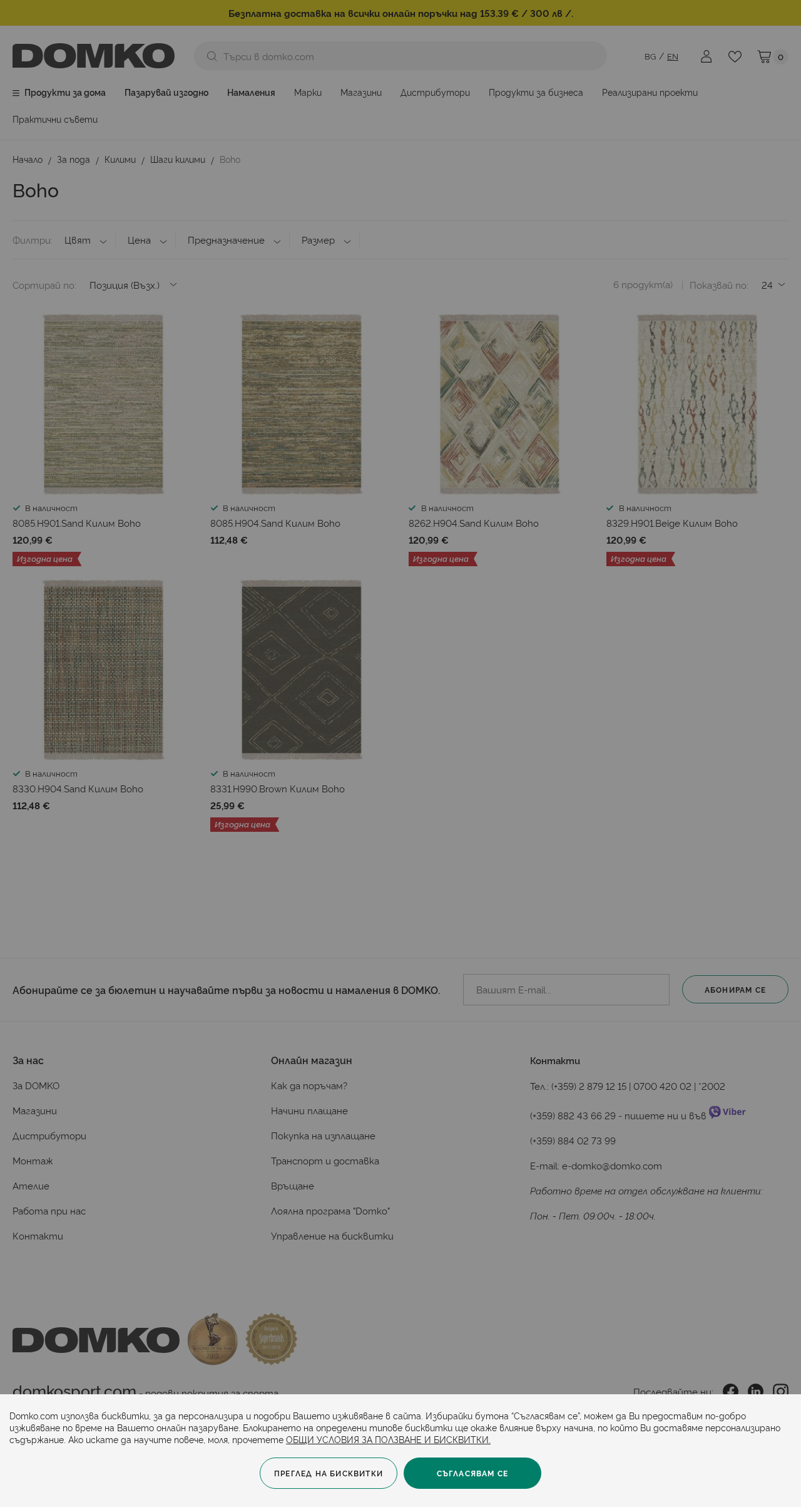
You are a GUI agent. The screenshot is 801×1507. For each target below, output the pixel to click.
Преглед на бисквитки (328, 1473)
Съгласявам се (473, 1473)
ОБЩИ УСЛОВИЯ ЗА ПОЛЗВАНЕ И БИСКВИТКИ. (388, 1439)
